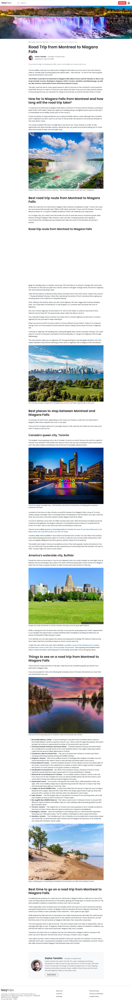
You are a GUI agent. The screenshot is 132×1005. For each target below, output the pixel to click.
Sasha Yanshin (40, 57)
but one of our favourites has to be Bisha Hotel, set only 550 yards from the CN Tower (65, 530)
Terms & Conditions (96, 994)
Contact (59, 994)
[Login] (128, 3)
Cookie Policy (94, 996)
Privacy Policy (94, 991)
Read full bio (51, 975)
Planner (122, 3)
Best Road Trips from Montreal (38, 42)
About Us (59, 991)
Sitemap (59, 996)
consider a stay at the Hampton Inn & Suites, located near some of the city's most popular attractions (64, 646)
